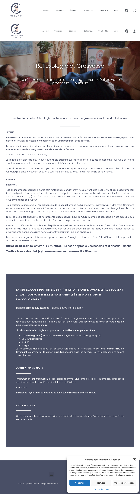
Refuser (101, 483)
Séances (72, 10)
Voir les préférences (124, 483)
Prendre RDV (103, 10)
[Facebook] (126, 10)
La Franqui (88, 10)
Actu (116, 10)
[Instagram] (134, 10)
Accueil (46, 10)
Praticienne (59, 10)
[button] (134, 459)
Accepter (79, 483)
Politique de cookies (101, 489)
